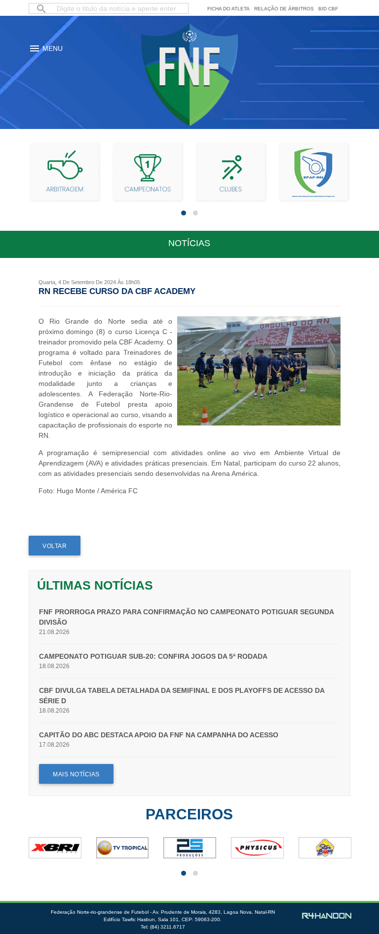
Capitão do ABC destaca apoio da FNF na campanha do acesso (158, 735)
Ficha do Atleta (228, 8)
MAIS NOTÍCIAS (76, 774)
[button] (184, 213)
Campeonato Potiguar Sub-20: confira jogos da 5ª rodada (153, 656)
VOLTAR (54, 546)
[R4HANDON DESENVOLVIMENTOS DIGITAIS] (326, 916)
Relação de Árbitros (284, 8)
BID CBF (328, 8)
